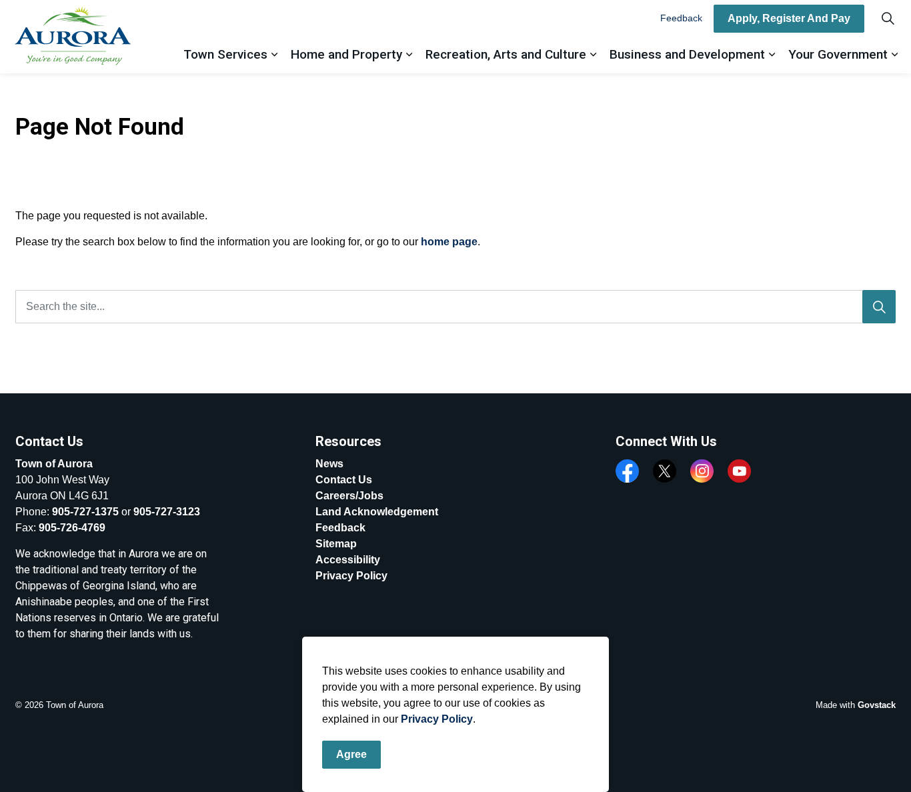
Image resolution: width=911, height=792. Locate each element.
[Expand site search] (887, 18)
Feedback (681, 18)
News (329, 463)
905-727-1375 (85, 511)
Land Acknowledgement (376, 511)
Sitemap (336, 543)
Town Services (225, 54)
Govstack (877, 705)
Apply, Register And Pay (789, 18)
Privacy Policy (437, 719)
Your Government (838, 54)
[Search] (879, 306)
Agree (351, 754)
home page (449, 241)
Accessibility (347, 559)
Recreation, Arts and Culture (505, 54)
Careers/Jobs (349, 495)
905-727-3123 (166, 511)
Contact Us (343, 479)
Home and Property (346, 54)
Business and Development (687, 54)
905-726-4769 (72, 527)
